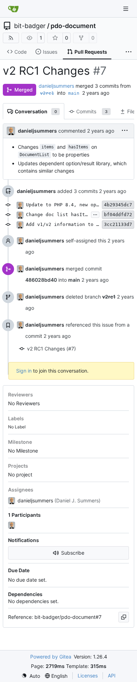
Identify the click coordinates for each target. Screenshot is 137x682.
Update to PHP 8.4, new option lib (72, 204)
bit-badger (30, 25)
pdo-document (73, 25)
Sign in (24, 371)
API (112, 675)
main (73, 93)
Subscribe (72, 553)
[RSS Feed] (11, 38)
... (95, 214)
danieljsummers (56, 86)
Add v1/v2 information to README (69, 224)
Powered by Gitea (50, 657)
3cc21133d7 (118, 224)
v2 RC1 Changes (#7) (51, 349)
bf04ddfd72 (118, 214)
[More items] (128, 52)
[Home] (13, 8)
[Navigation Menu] (126, 8)
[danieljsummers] (12, 525)
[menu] (124, 130)
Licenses (88, 675)
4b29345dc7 (118, 204)
